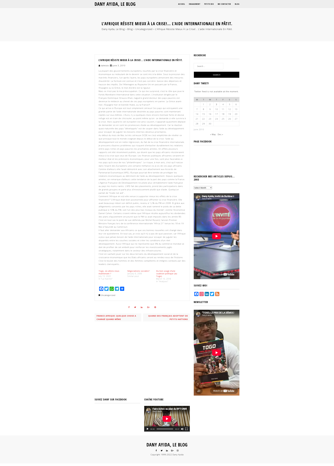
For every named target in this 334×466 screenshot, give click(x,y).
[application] (167, 419)
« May (213, 134)
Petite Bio (209, 4)
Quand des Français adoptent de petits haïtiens (168, 317)
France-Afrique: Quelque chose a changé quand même (116, 317)
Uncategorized (108, 295)
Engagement (194, 4)
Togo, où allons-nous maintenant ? (109, 272)
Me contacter (224, 4)
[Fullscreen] (186, 429)
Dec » (220, 134)
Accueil (181, 4)
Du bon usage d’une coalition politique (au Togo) (166, 273)
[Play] (147, 429)
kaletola (105, 65)
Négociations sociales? (138, 271)
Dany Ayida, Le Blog (115, 4)
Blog (237, 4)
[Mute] (182, 429)
